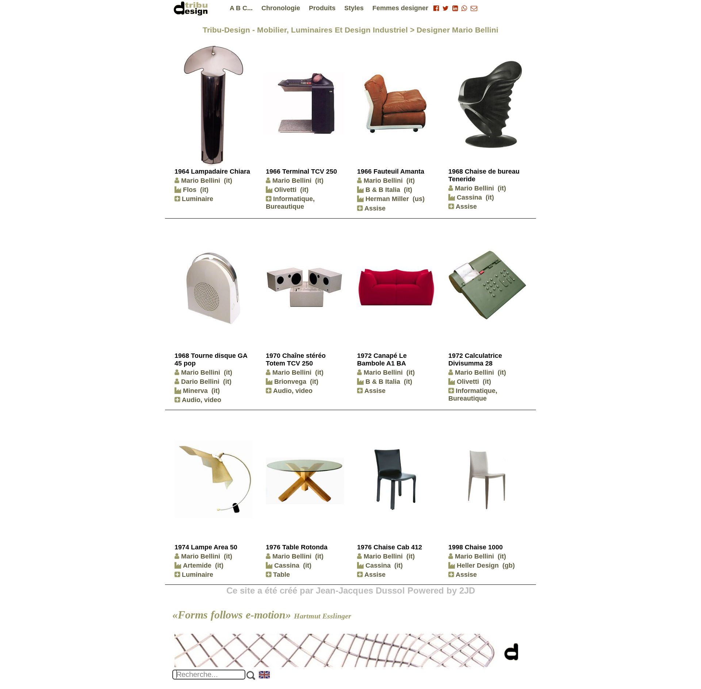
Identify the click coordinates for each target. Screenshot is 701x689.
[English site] (265, 675)
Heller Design (477, 565)
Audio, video (200, 400)
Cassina (468, 197)
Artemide (196, 565)
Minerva (194, 390)
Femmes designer (400, 8)
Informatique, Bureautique (290, 202)
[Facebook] (436, 8)
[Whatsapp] (464, 8)
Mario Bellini (200, 180)
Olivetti (284, 189)
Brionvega (289, 381)
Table (280, 574)
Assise (374, 208)
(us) (419, 198)
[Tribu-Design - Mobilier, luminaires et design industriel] (192, 8)
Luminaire (196, 198)
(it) (228, 180)
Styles (354, 8)
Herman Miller (386, 198)
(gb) (508, 565)
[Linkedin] (455, 8)
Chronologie (280, 8)
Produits (322, 8)
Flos (188, 189)
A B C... (241, 8)
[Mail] (474, 8)
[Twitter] (446, 8)
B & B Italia (382, 189)
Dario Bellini (200, 381)
